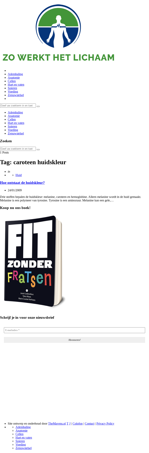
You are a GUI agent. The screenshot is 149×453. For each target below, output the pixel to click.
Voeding (13, 91)
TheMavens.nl (57, 423)
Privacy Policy (105, 423)
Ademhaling (15, 74)
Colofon (78, 423)
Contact (89, 423)
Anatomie (14, 77)
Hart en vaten (16, 84)
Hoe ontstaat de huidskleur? (22, 183)
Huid (19, 175)
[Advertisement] (74, 388)
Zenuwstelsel (16, 95)
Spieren (12, 88)
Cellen (12, 81)
